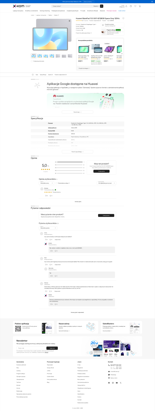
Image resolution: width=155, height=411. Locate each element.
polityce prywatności (80, 212)
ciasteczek (64, 199)
